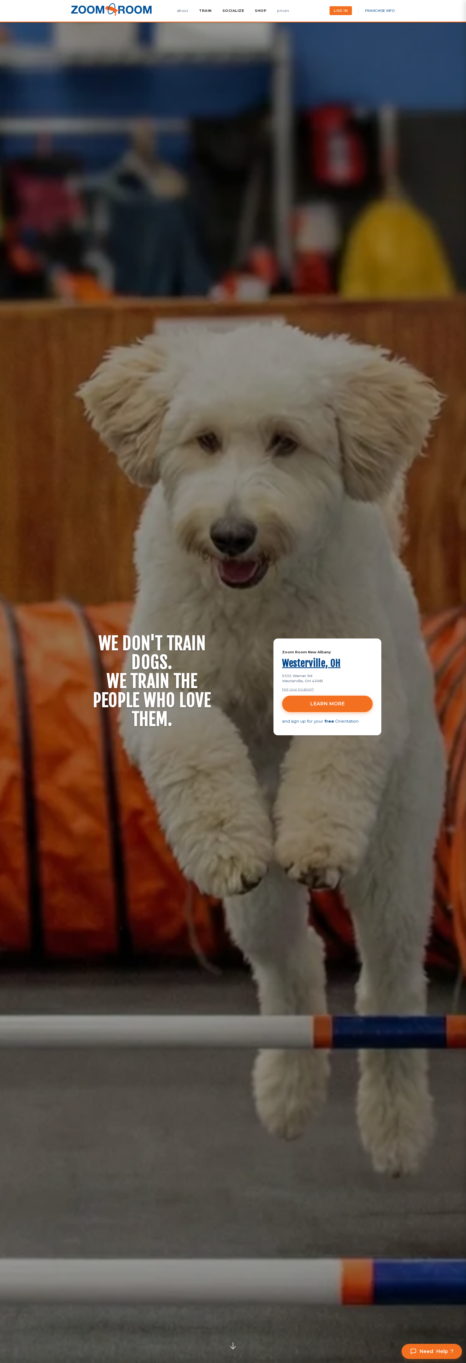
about (183, 10)
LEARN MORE (327, 704)
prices (283, 10)
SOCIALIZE (233, 10)
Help (436, 1351)
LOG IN (341, 10)
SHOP (260, 10)
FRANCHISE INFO (380, 11)
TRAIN (205, 10)
